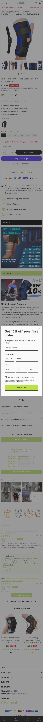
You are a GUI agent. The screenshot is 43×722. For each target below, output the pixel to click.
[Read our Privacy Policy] (37, 380)
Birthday (7, 365)
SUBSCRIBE (21, 388)
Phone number (9, 354)
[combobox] (9, 359)
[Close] (39, 328)
